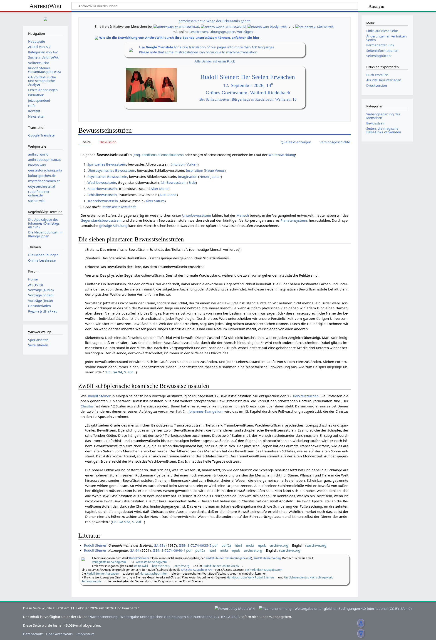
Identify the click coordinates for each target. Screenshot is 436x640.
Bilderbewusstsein (102, 188)
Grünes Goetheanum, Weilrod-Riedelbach (248, 92)
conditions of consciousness (163, 155)
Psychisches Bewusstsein (107, 176)
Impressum (85, 634)
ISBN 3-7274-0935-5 (195, 545)
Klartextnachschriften (153, 574)
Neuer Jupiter (210, 176)
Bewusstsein (375, 123)
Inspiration (194, 170)
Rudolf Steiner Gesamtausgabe (226, 558)
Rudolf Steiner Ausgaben (103, 574)
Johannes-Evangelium (206, 411)
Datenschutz (33, 634)
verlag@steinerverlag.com (109, 562)
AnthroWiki (45, 5)
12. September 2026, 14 (248, 85)
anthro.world (235, 26)
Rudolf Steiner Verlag (267, 558)
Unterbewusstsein (196, 215)
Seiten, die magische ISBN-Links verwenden (383, 130)
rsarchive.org (315, 545)
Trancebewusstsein (102, 200)
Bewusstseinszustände (119, 206)
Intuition (178, 164)
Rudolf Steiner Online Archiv (221, 566)
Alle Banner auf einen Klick (214, 61)
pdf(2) (226, 545)
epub (262, 545)
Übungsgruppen (222, 32)
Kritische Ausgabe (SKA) (196, 570)
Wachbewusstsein (101, 182)
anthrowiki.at (188, 26)
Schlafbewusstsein (102, 194)
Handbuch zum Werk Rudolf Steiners (251, 577)
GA (249, 558)
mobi (250, 545)
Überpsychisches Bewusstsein (111, 170)
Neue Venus (215, 170)
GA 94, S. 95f (122, 372)
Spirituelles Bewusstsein (106, 164)
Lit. (108, 372)
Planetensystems (294, 220)
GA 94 (134, 550)
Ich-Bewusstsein (173, 182)
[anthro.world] (213, 26)
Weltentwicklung (281, 154)
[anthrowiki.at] (166, 26)
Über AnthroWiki (59, 634)
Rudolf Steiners (139, 558)
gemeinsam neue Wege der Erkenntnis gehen (214, 21)
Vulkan (192, 164)
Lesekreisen (198, 32)
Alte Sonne (168, 194)
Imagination (187, 176)
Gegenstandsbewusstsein (101, 220)
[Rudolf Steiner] (83, 558)
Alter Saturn (155, 200)
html (238, 545)
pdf (215, 545)
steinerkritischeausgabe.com (263, 570)
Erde (192, 182)
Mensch (242, 215)
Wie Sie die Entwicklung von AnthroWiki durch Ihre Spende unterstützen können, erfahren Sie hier (179, 37)
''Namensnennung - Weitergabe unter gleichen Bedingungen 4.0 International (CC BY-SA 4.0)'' (163, 616)
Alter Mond (159, 188)
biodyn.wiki (278, 26)
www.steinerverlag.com (151, 562)
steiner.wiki (325, 26)
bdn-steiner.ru (161, 566)
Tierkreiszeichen (305, 396)
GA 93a (160, 545)
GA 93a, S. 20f (130, 521)
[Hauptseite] (45, 18)
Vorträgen (245, 32)
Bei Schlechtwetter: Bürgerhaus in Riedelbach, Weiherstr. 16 (248, 99)
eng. (137, 154)
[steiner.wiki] (305, 26)
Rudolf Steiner (99, 396)
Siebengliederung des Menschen (383, 116)
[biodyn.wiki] (258, 26)
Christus (87, 406)
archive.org (279, 545)
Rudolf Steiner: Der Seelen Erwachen (248, 77)
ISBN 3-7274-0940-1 (169, 550)
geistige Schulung (113, 225)
